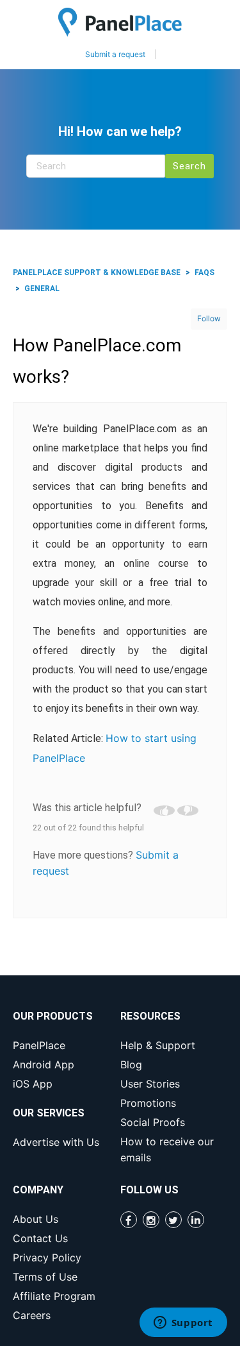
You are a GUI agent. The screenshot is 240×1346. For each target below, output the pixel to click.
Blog (131, 1064)
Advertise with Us (56, 1142)
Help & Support (157, 1045)
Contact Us (40, 1238)
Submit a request (115, 54)
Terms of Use (45, 1276)
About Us (35, 1219)
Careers (32, 1315)
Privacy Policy (47, 1257)
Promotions (148, 1103)
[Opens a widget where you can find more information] (183, 1324)
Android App (43, 1064)
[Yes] (164, 810)
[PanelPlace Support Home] (120, 22)
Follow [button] (209, 318)
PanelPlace (39, 1045)
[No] (187, 810)
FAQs (204, 272)
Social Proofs (152, 1122)
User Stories (150, 1083)
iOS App (32, 1083)
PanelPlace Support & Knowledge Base (96, 272)
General (42, 288)
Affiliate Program (54, 1296)
